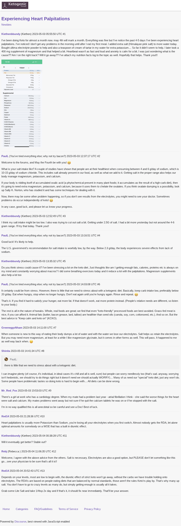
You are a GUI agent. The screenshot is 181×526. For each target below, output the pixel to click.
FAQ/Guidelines (43, 508)
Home (6, 508)
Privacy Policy (92, 508)
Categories (22, 508)
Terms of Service (68, 508)
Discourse (20, 521)
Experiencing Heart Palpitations (35, 18)
